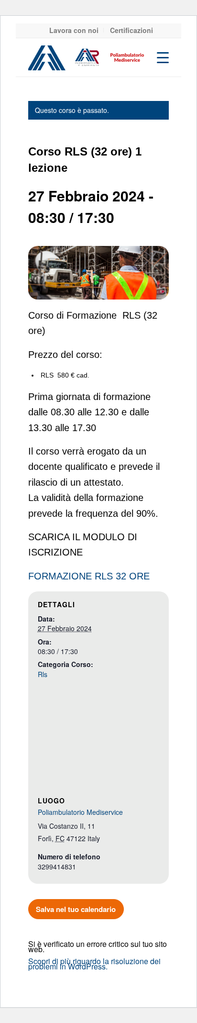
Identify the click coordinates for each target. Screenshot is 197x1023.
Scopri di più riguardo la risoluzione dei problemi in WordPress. (94, 964)
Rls (42, 674)
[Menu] (158, 57)
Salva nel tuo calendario (76, 909)
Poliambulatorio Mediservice (80, 812)
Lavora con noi (73, 30)
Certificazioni (131, 30)
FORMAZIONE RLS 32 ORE (89, 576)
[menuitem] (74, 30)
